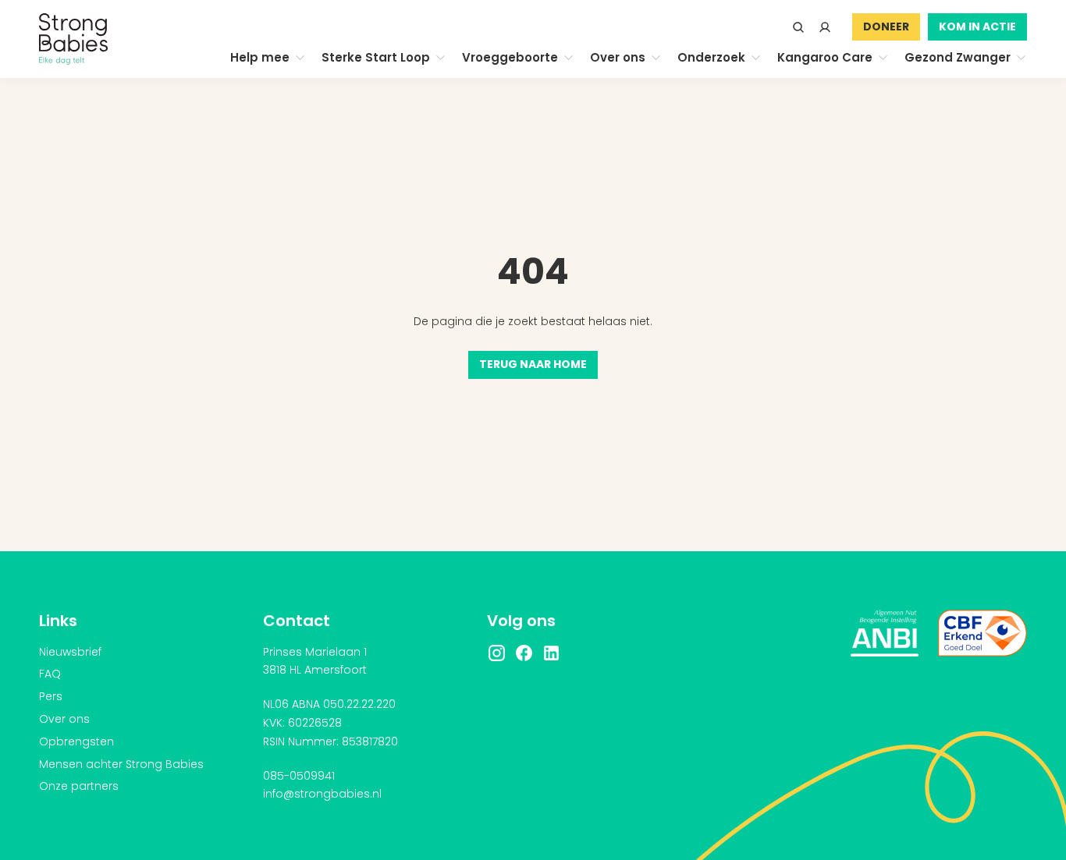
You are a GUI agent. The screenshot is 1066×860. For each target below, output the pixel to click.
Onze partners (79, 786)
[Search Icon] (798, 27)
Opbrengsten (76, 741)
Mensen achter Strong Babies (121, 764)
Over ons (64, 719)
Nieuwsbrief (70, 652)
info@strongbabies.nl (322, 794)
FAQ (50, 673)
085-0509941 (299, 776)
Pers (50, 696)
